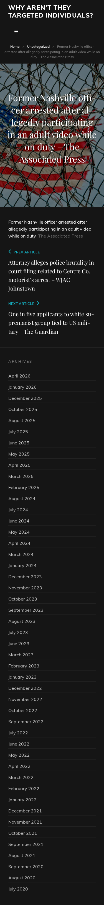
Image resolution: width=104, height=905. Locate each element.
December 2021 (25, 811)
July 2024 (18, 509)
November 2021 (25, 822)
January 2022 (22, 799)
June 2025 (18, 443)
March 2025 (21, 476)
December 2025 (25, 398)
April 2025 (19, 465)
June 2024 (18, 521)
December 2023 (25, 576)
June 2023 (18, 643)
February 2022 (23, 788)
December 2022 (25, 688)
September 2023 (26, 610)
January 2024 (22, 565)
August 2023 (21, 621)
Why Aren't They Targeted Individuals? (50, 11)
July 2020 (18, 889)
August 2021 (21, 855)
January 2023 (22, 677)
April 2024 (19, 543)
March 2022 (21, 777)
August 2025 (21, 420)
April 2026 (19, 376)
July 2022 (18, 732)
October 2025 (22, 409)
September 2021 (26, 844)
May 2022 (19, 755)
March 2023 (21, 654)
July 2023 (18, 632)
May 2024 (19, 532)
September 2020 (26, 866)
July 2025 (18, 431)
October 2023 (22, 599)
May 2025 (19, 454)
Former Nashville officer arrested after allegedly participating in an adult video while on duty (49, 229)
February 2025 (23, 487)
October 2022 (22, 710)
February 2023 (23, 666)
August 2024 (21, 498)
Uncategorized (38, 46)
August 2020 (21, 877)
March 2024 (21, 554)
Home (15, 46)
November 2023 (25, 588)
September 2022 (26, 721)
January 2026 (22, 387)
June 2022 (18, 744)
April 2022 (19, 766)
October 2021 (22, 833)
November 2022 (25, 699)
